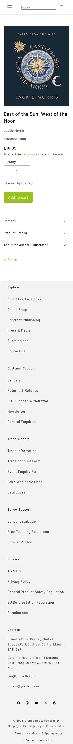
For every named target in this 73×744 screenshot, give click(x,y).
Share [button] (12, 260)
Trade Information (22, 451)
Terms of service (26, 733)
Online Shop (17, 310)
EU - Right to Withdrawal (27, 401)
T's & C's (14, 571)
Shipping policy (52, 733)
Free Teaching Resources (28, 532)
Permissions (17, 613)
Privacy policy (55, 726)
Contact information (38, 740)
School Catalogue (21, 521)
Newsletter (16, 411)
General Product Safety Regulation (35, 592)
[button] (9, 7)
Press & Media (19, 330)
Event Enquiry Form (23, 471)
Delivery (14, 380)
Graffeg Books (34, 720)
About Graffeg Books (24, 299)
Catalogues (16, 492)
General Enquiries (21, 422)
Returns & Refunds (22, 390)
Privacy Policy (19, 581)
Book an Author (19, 542)
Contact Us (16, 351)
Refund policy (32, 726)
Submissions (17, 341)
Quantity (10, 162)
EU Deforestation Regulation (30, 602)
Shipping (28, 154)
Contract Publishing (23, 320)
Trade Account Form (23, 461)
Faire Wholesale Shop (24, 482)
